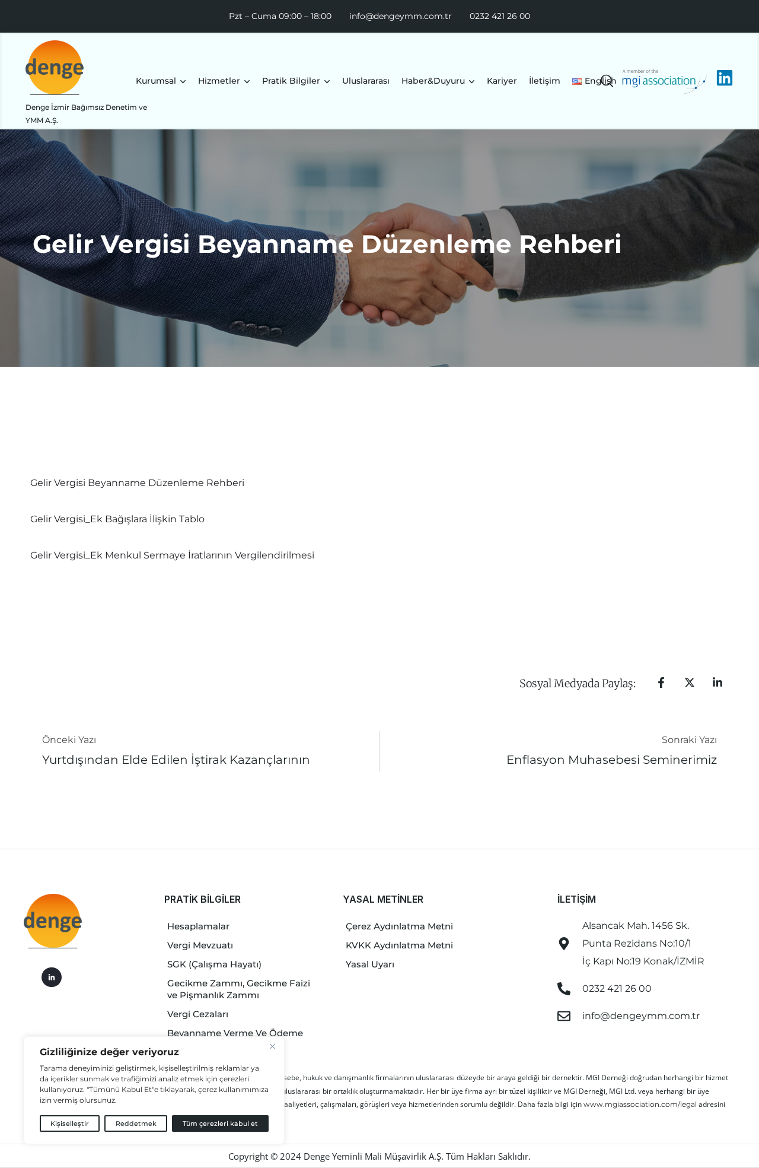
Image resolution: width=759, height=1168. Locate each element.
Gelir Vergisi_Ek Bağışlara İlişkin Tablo (117, 519)
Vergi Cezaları (197, 1014)
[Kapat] (272, 1046)
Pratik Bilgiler (291, 80)
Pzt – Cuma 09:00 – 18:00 (280, 16)
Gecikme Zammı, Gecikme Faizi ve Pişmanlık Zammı (238, 989)
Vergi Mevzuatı (200, 945)
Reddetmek (136, 1123)
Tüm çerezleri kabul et (220, 1123)
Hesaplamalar (198, 926)
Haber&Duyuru (433, 80)
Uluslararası (366, 80)
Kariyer (502, 80)
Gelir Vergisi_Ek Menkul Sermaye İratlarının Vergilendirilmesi (172, 555)
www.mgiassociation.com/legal (641, 1104)
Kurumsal (156, 80)
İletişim (544, 80)
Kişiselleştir (69, 1123)
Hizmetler (219, 80)
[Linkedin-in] (52, 977)
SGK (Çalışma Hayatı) (214, 964)
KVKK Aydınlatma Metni (399, 945)
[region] (154, 1090)
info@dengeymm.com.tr (400, 16)
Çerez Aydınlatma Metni (399, 926)
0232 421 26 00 (500, 16)
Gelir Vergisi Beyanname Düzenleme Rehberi (137, 482)
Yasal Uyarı (370, 964)
